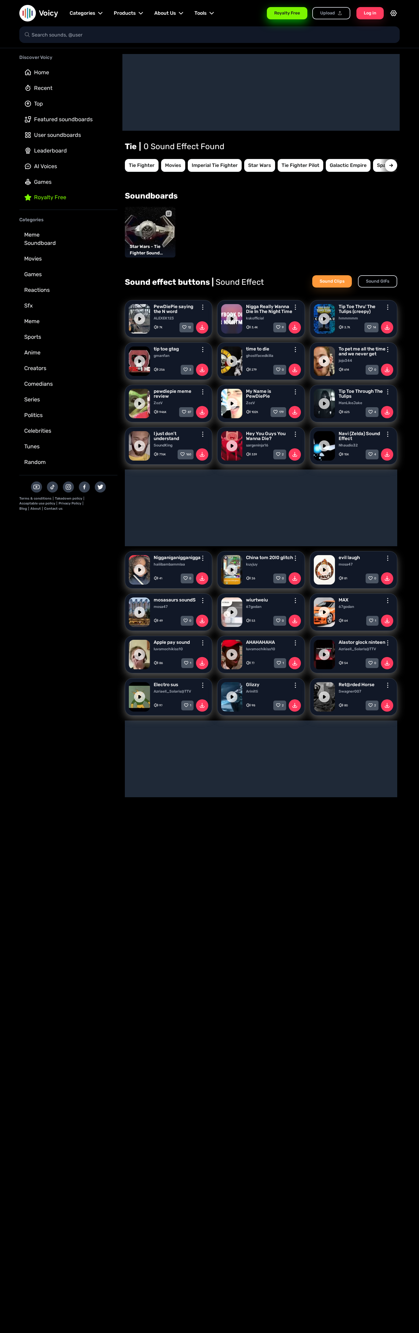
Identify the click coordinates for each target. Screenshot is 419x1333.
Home (41, 72)
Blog (23, 509)
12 (189, 327)
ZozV (158, 403)
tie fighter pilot (300, 165)
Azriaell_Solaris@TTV (357, 649)
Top (38, 103)
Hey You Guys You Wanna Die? (266, 436)
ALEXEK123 (164, 318)
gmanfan (161, 356)
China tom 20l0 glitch (269, 557)
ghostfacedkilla (259, 356)
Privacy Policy (70, 503)
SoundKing (163, 445)
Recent (43, 88)
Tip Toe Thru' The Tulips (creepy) (357, 309)
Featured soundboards (63, 119)
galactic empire (348, 165)
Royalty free (50, 197)
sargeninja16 (257, 445)
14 (374, 327)
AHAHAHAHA (260, 642)
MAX (343, 599)
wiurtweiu (257, 599)
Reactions (37, 290)
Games (43, 182)
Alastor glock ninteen (362, 642)
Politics (33, 415)
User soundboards (57, 135)
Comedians (38, 384)
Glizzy (252, 684)
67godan (253, 607)
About (35, 509)
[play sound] (139, 318)
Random (35, 462)
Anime (32, 352)
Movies (33, 258)
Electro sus (166, 684)
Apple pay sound (172, 642)
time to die (257, 348)
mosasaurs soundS (175, 599)
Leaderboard (50, 150)
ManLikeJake (350, 403)
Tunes (32, 446)
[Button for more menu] (203, 307)
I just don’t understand (166, 436)
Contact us (53, 509)
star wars (259, 165)
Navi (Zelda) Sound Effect (359, 436)
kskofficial (255, 318)
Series (32, 399)
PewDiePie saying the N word (173, 309)
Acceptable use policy (37, 503)
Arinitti (252, 691)
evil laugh (349, 557)
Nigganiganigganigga (177, 557)
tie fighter (142, 165)
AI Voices (45, 166)
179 (281, 412)
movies (173, 165)
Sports (32, 337)
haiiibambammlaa (169, 564)
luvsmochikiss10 (168, 649)
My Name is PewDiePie (258, 394)
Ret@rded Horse (357, 684)
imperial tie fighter (215, 165)
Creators (35, 368)
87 (189, 412)
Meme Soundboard (40, 238)
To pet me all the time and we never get (362, 351)
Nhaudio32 (348, 445)
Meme (32, 321)
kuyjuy (252, 564)
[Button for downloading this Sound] (202, 327)
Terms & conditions (35, 498)
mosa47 (346, 564)
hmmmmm (348, 318)
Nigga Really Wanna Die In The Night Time (269, 309)
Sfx (28, 305)
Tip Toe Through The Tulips (361, 394)
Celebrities (37, 430)
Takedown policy (68, 498)
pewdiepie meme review (172, 394)
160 (188, 454)
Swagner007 (350, 691)
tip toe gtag (166, 348)
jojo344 (345, 360)
